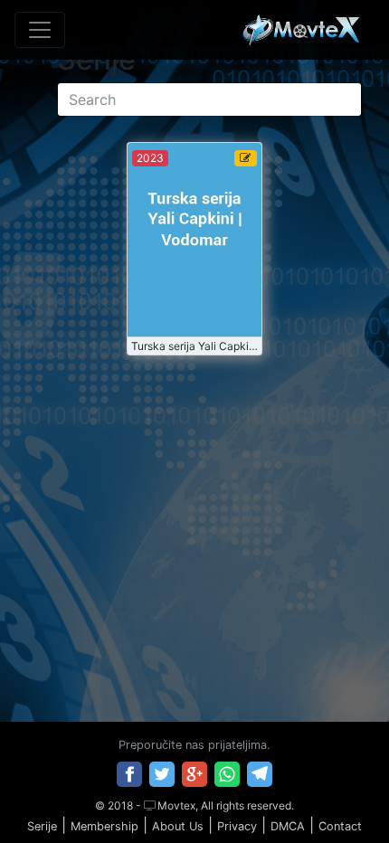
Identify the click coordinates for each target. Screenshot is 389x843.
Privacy (237, 826)
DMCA (287, 826)
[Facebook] (129, 774)
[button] (337, 792)
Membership (104, 826)
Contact (340, 826)
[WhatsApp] (227, 774)
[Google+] (194, 774)
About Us (178, 826)
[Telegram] (259, 774)
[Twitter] (162, 774)
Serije (42, 826)
